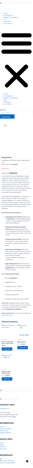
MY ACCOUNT (8, 23)
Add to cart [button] (7, 349)
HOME (5, 13)
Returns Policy (4, 430)
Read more (22, 347)
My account (3, 449)
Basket (2, 445)
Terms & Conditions (5, 428)
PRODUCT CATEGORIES (11, 17)
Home (1, 443)
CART (5, 19)
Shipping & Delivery (5, 432)
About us (2, 426)
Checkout (3, 447)
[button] (16, 59)
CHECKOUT (7, 21)
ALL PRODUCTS (8, 15)
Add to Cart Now (6, 315)
